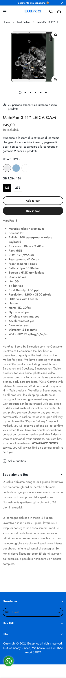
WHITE (25, 168)
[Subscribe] (59, 612)
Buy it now (33, 211)
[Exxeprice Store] (33, 11)
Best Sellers (23, 22)
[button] (59, 11)
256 (17, 187)
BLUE (16, 168)
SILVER (7, 168)
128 (7, 187)
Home (6, 22)
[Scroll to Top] (59, 658)
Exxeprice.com (36, 346)
